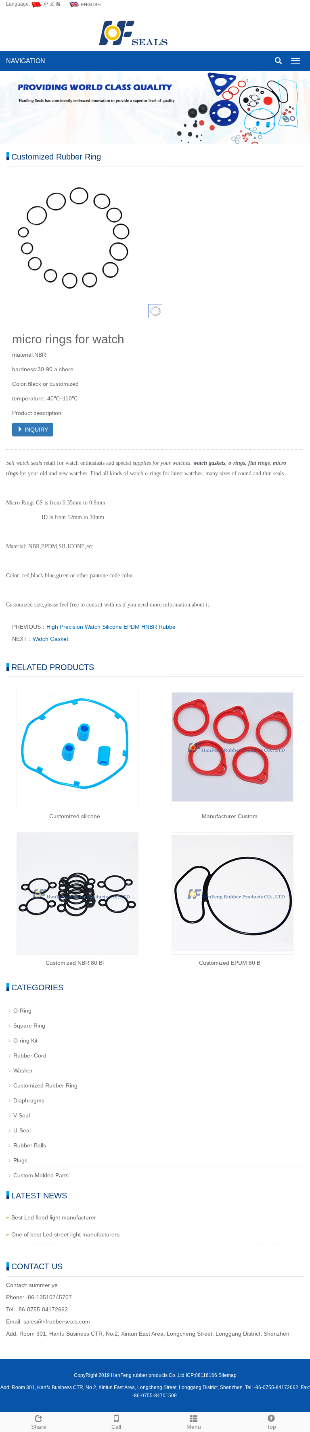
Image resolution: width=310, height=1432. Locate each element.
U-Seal (22, 1130)
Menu (193, 1426)
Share (38, 1426)
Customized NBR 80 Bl (75, 963)
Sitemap (227, 1375)
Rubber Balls (29, 1145)
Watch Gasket (50, 639)
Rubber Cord (29, 1055)
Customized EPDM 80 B (229, 963)
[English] (85, 4)
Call (116, 1426)
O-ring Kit (25, 1040)
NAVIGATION (25, 60)
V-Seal (21, 1115)
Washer (23, 1070)
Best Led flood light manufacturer (53, 1217)
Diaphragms (28, 1100)
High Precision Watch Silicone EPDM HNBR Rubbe (111, 626)
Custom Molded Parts (41, 1175)
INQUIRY (35, 429)
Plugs (20, 1160)
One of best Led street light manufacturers (65, 1234)
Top (271, 1426)
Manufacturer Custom (230, 816)
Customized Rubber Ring (45, 1085)
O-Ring (22, 1010)
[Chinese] (47, 4)
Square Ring (29, 1025)
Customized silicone (74, 816)
